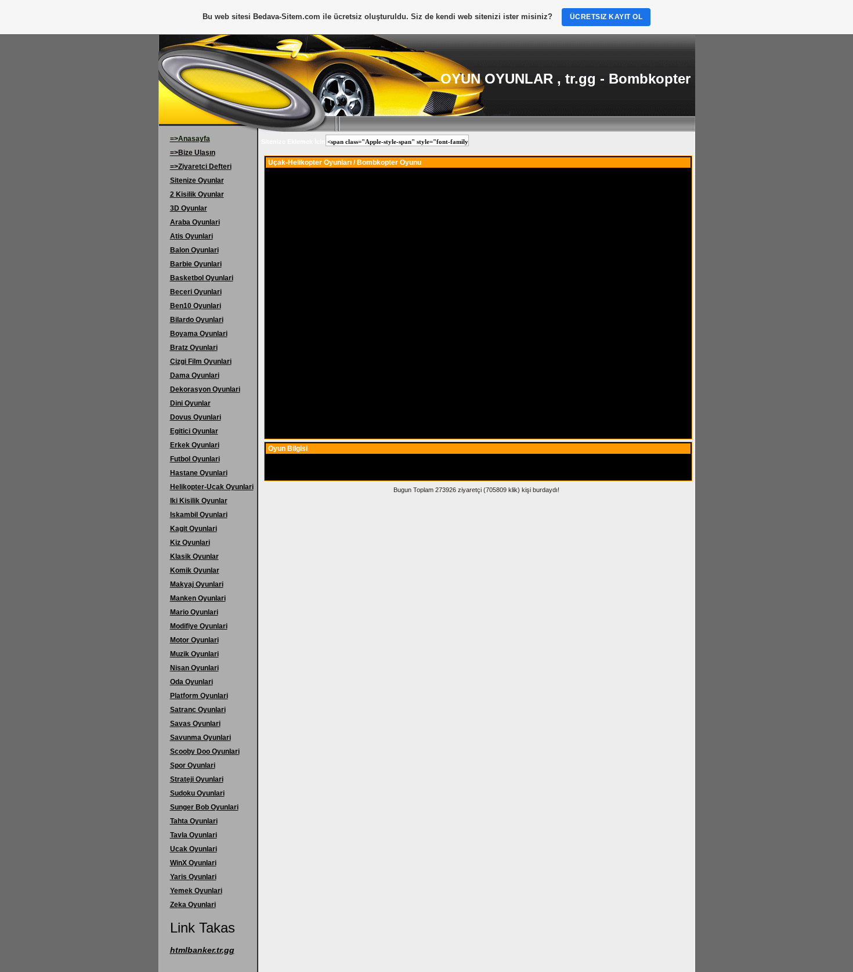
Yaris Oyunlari (193, 877)
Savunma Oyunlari (200, 737)
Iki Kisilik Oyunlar (198, 501)
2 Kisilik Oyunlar (197, 194)
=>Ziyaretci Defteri (201, 166)
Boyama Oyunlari (198, 334)
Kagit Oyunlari (193, 529)
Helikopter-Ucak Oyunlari (212, 487)
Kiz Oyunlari (190, 543)
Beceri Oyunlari (196, 292)
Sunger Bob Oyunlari (204, 807)
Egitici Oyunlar (194, 431)
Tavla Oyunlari (193, 835)
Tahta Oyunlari (194, 821)
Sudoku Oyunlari (197, 793)
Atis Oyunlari (191, 236)
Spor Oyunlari (192, 765)
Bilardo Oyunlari (196, 320)
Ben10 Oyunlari (195, 306)
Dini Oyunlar (190, 403)
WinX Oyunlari (193, 863)
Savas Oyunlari (195, 724)
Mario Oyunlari (194, 612)
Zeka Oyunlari (193, 905)
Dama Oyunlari (194, 375)
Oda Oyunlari (191, 682)
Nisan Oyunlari (194, 668)
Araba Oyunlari (195, 222)
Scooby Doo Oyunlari (205, 751)
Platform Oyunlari (199, 696)
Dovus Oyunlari (195, 417)
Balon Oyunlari (194, 250)
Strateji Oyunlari (196, 779)
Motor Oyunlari (194, 640)
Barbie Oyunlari (196, 264)
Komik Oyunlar (194, 570)
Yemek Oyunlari (196, 891)
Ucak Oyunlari (193, 849)
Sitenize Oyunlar (197, 180)
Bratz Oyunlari (194, 348)
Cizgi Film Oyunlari (201, 361)
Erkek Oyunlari (194, 445)
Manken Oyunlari (198, 598)
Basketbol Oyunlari (201, 278)
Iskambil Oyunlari (198, 515)
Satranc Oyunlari (198, 710)
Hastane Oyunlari (198, 473)
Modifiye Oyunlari (198, 626)
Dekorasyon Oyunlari (205, 389)
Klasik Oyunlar (194, 556)
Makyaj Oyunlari (196, 584)
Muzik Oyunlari (194, 654)
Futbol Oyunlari (195, 459)
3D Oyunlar (188, 208)
